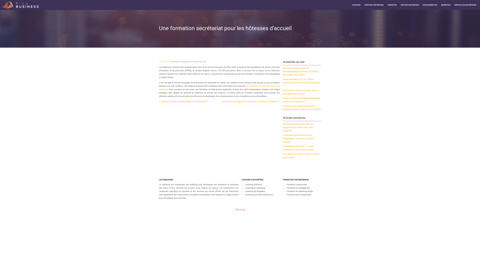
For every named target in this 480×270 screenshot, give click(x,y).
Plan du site (240, 209)
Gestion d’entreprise (409, 5)
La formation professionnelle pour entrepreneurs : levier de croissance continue (298, 138)
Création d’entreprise (374, 5)
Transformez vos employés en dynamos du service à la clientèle (249, 101)
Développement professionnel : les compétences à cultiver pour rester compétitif (298, 127)
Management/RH (430, 5)
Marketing (445, 5)
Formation (392, 5)
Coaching (356, 5)
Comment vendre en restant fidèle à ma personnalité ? (184, 101)
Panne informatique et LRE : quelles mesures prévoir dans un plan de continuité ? (301, 82)
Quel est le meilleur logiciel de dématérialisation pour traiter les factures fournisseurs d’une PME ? (301, 71)
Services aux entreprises (465, 5)
